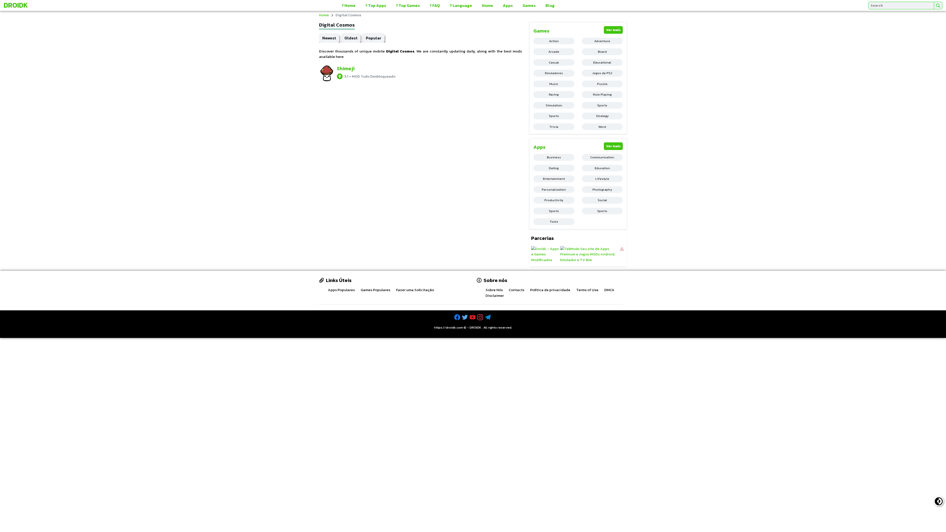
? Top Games (408, 5)
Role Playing (602, 94)
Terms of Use (587, 290)
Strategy (602, 116)
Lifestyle (602, 178)
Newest (329, 38)
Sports (602, 105)
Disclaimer (495, 295)
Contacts (516, 290)
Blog (550, 5)
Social (602, 200)
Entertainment (554, 178)
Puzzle (602, 84)
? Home (348, 5)
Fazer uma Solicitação (415, 290)
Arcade (553, 51)
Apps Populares (341, 290)
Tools (554, 221)
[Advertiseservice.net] (622, 254)
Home (487, 5)
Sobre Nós (494, 290)
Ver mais (613, 30)
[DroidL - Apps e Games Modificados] (545, 254)
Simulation (554, 105)
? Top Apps (375, 5)
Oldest (350, 38)
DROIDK (475, 327)
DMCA (609, 290)
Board (602, 51)
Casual (554, 62)
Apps (508, 5)
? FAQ (435, 5)
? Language (461, 5)
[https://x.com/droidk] (465, 317)
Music (553, 84)
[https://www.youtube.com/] (473, 317)
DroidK (16, 5)
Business (554, 157)
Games (529, 5)
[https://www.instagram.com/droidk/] (480, 317)
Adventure (602, 41)
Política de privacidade (550, 290)
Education (602, 168)
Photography (602, 189)
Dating (554, 168)
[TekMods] (589, 254)
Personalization (554, 189)
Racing (554, 94)
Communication (602, 157)
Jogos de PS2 (602, 73)
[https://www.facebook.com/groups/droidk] (457, 317)
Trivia (553, 126)
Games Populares (375, 290)
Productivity (553, 200)
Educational (602, 62)
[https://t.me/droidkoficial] (488, 317)
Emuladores (554, 73)
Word (602, 126)
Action (554, 41)
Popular (373, 38)
